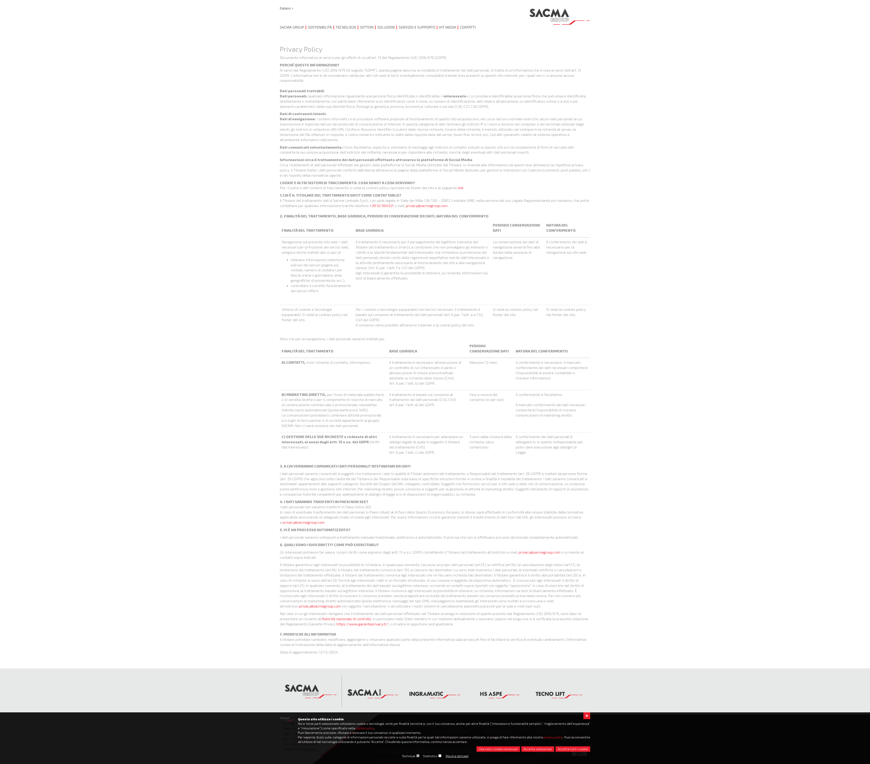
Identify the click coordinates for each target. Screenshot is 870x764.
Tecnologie (346, 27)
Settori (367, 27)
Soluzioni (386, 27)
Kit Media (447, 27)
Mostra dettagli (457, 756)
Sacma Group (292, 27)
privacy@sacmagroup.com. (427, 205)
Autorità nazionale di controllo (346, 619)
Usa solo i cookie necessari (498, 749)
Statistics (430, 756)
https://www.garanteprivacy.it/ (362, 624)
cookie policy (365, 728)
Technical (408, 756)
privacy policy (553, 737)
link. (461, 188)
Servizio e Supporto (417, 27)
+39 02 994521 (382, 205)
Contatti (468, 27)
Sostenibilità (320, 27)
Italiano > (286, 8)
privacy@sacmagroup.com (303, 522)
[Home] (559, 16)
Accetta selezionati (538, 749)
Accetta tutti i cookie (573, 749)
